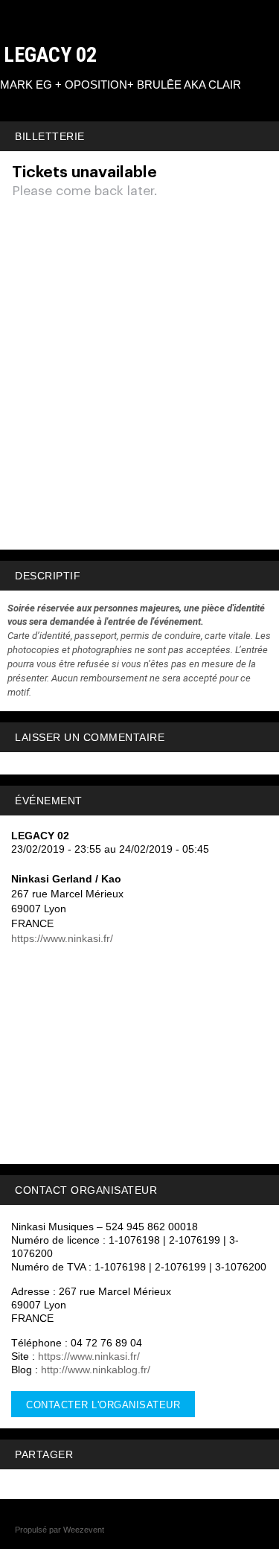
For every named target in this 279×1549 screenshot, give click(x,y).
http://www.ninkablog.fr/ (95, 1369)
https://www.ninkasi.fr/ (62, 938)
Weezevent (83, 1529)
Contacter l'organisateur (103, 1404)
